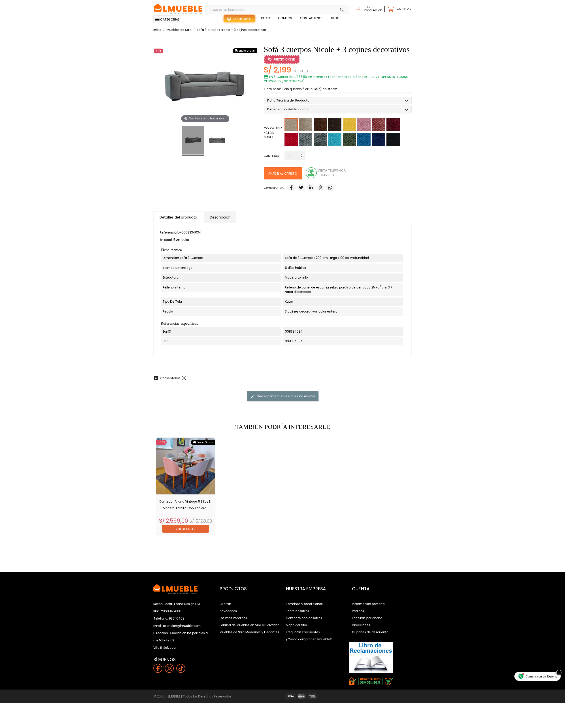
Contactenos (311, 18)
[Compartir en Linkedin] (308, 188)
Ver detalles (186, 529)
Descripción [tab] (220, 217)
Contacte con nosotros (304, 618)
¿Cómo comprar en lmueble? (309, 639)
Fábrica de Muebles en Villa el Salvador (249, 625)
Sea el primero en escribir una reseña (282, 396)
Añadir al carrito (282, 173)
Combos (285, 18)
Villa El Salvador (165, 647)
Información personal (368, 604)
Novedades (228, 611)
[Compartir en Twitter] (298, 188)
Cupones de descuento (370, 632)
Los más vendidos (233, 618)
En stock (166, 239)
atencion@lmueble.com (182, 626)
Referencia (168, 232)
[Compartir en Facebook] (289, 188)
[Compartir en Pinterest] (318, 188)
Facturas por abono (367, 618)
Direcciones (361, 625)
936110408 (177, 618)
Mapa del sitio (296, 625)
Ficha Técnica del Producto (290, 101)
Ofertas (226, 604)
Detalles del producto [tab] (178, 217)
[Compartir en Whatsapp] (328, 188)
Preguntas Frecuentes (303, 632)
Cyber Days (241, 19)
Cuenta (360, 589)
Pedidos (358, 611)
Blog (335, 18)
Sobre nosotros (297, 611)
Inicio (265, 18)
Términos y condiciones (304, 604)
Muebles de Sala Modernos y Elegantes (249, 632)
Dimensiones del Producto (289, 110)
